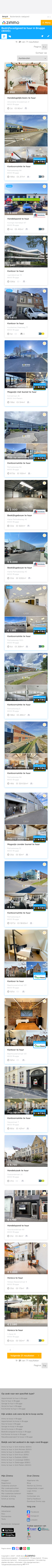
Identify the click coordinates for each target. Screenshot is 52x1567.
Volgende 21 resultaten (22, 1355)
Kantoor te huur (15, 271)
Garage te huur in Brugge (11, 1403)
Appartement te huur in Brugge (14, 1398)
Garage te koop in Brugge (12, 1426)
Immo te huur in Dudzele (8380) (14, 1457)
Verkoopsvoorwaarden (26, 1560)
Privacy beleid (36, 1558)
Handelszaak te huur (18, 1170)
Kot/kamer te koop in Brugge (13, 1434)
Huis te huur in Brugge (10, 1401)
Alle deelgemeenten (32, 1562)
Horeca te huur (15, 1278)
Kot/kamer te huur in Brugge (13, 1409)
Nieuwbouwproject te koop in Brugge (17, 1437)
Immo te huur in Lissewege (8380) (15, 1460)
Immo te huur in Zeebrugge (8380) (15, 1462)
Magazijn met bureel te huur (21, 392)
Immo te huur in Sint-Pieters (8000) (16, 1465)
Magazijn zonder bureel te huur (23, 844)
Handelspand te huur (18, 219)
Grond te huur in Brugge (11, 1406)
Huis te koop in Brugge (11, 1424)
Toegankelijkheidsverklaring (11, 1564)
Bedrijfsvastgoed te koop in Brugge (16, 1432)
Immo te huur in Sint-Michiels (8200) (16, 1449)
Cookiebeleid (24, 1558)
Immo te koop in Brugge (11, 1419)
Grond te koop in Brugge (11, 1429)
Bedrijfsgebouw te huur (19, 515)
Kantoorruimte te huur (19, 166)
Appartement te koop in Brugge (14, 1421)
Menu (47, 22)
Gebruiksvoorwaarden (9, 1558)
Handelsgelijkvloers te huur (21, 98)
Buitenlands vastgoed (19, 17)
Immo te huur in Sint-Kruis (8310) (15, 1455)
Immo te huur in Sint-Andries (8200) (16, 1447)
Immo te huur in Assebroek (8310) (15, 1452)
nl (48, 17)
